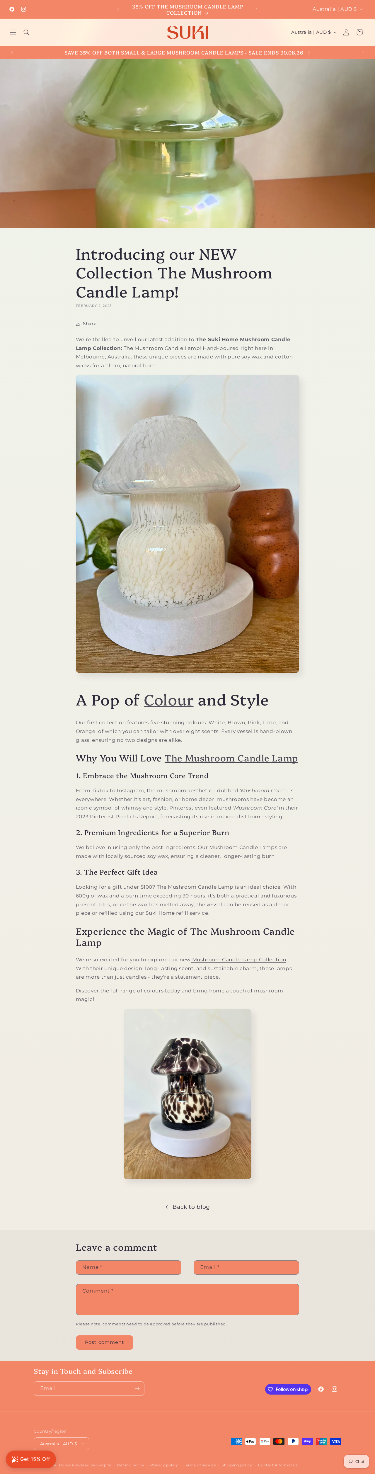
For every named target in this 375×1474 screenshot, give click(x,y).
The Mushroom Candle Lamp (162, 348)
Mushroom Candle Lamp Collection (238, 960)
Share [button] (89, 323)
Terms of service (200, 1465)
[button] (13, 32)
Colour (169, 698)
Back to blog (191, 1206)
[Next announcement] (256, 9)
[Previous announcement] (118, 9)
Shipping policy (237, 1465)
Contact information (278, 1465)
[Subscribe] (137, 1388)
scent (186, 968)
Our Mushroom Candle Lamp (236, 847)
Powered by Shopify (91, 1465)
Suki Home (160, 913)
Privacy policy (164, 1465)
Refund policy (130, 1465)
